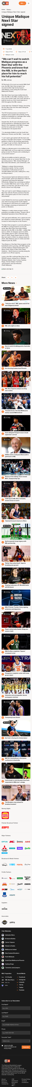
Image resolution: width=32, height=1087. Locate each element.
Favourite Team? (6, 1037)
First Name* (5, 1004)
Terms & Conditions (9, 1046)
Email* (3, 1021)
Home (3, 9)
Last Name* (5, 1012)
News (9, 9)
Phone (3, 1029)
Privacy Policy (7, 1048)
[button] (22, 3)
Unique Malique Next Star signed (13, 12)
